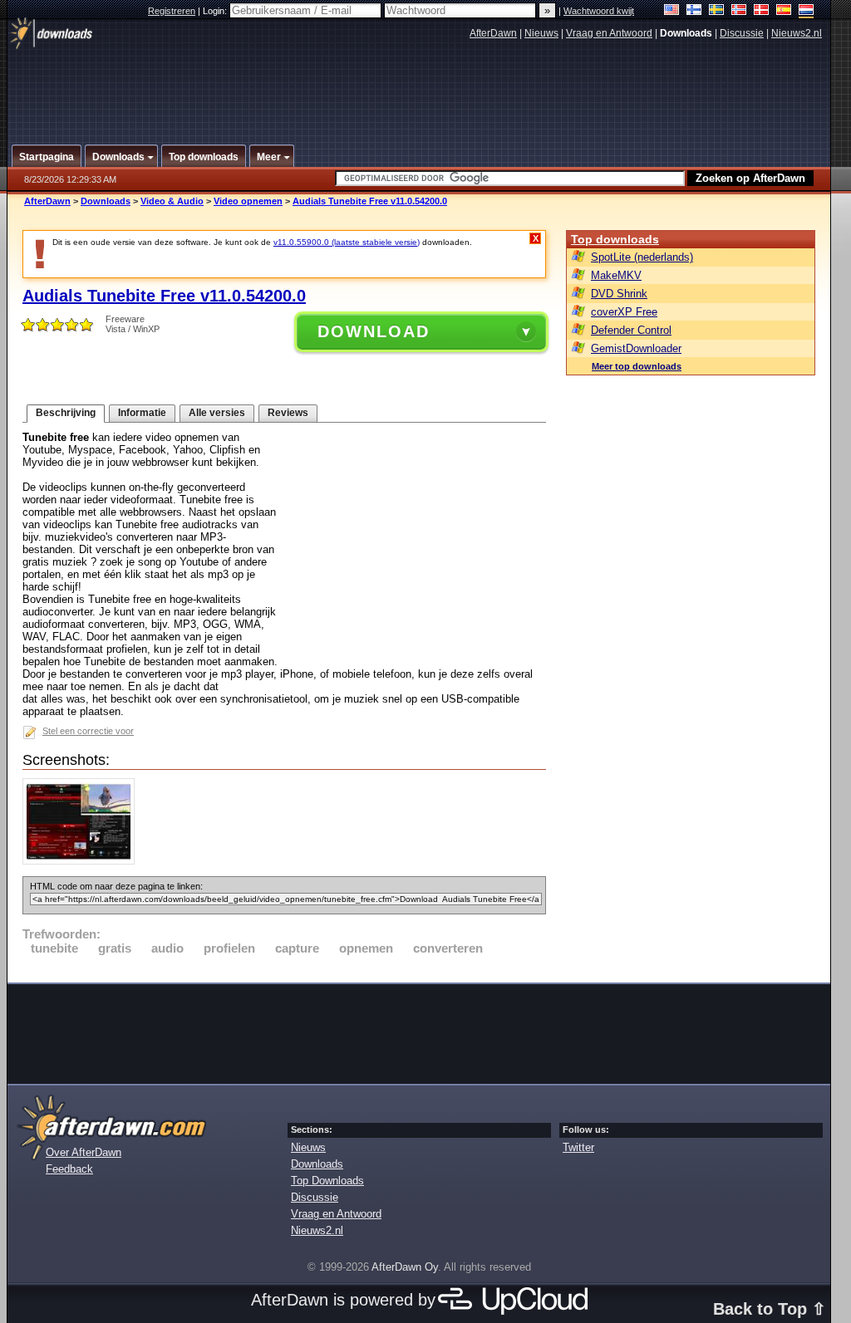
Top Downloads (327, 1180)
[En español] (784, 11)
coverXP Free (624, 312)
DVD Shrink (619, 293)
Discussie (742, 33)
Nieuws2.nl (796, 33)
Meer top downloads (636, 366)
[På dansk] (762, 11)
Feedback (69, 1169)
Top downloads (615, 239)
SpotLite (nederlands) (642, 257)
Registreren (171, 11)
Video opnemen (248, 201)
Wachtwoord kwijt (598, 11)
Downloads (105, 201)
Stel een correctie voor (88, 731)
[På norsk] (739, 11)
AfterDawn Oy (404, 1267)
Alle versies (217, 413)
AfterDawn (493, 33)
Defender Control (631, 330)
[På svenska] (717, 11)
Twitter (578, 1147)
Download (373, 331)
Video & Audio (172, 201)
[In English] (672, 11)
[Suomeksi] (694, 11)
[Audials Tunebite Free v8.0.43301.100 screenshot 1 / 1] (82, 861)
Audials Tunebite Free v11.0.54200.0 (370, 201)
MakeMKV (616, 275)
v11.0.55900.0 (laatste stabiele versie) (346, 242)
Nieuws (541, 33)
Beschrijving (66, 413)
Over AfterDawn (83, 1152)
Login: (216, 11)
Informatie (142, 413)
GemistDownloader (636, 348)
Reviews (288, 413)
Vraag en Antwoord (609, 33)
